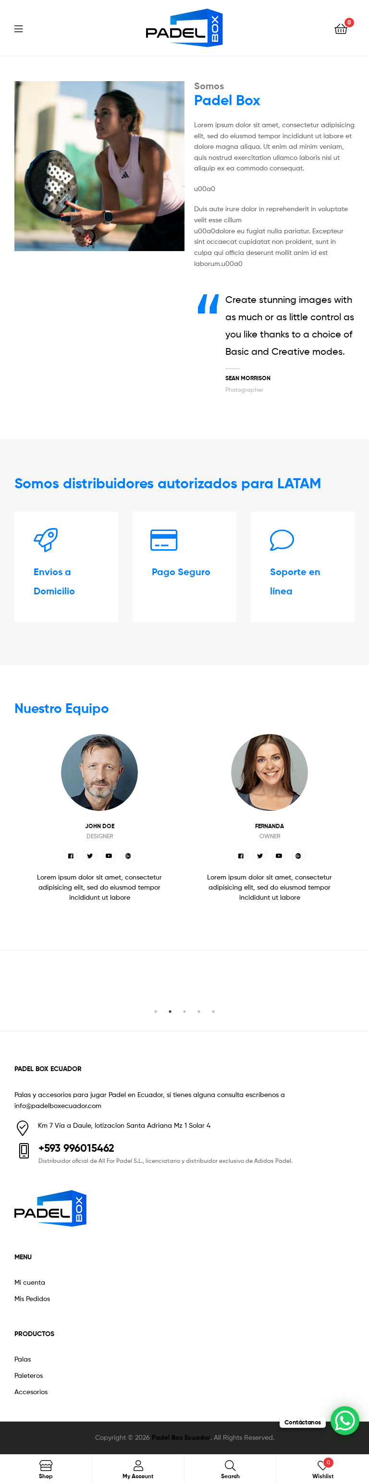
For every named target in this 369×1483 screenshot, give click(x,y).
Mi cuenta (29, 1282)
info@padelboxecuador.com (57, 1105)
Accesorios (31, 1391)
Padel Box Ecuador (181, 1437)
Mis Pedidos (32, 1298)
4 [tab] (199, 1011)
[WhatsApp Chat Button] (345, 1420)
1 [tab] (155, 1011)
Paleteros (28, 1375)
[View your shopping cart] (340, 28)
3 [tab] (184, 1011)
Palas (22, 1359)
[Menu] (24, 28)
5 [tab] (213, 1011)
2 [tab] (170, 1011)
